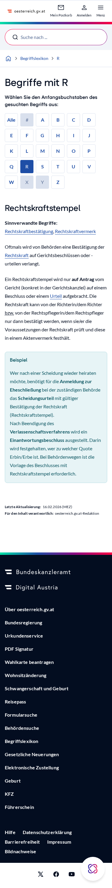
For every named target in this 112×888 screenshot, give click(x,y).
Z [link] (57, 182)
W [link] (11, 182)
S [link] (42, 166)
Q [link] (11, 166)
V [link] (89, 166)
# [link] (27, 120)
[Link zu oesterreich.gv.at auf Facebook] (56, 875)
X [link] (26, 182)
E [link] (11, 135)
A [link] (42, 120)
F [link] (27, 135)
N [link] (58, 151)
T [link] (57, 166)
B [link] (57, 120)
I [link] (73, 135)
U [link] (73, 166)
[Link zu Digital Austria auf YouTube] (71, 875)
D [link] (89, 120)
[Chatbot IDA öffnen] (93, 869)
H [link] (58, 135)
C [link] (73, 120)
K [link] (11, 151)
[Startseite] (8, 58)
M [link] (42, 151)
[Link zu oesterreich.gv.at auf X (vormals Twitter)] (40, 875)
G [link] (42, 135)
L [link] (27, 151)
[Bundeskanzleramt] (56, 572)
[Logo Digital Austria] (56, 588)
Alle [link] (11, 120)
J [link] (89, 135)
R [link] (26, 166)
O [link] (74, 151)
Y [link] (42, 182)
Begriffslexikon (34, 58)
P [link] (89, 151)
